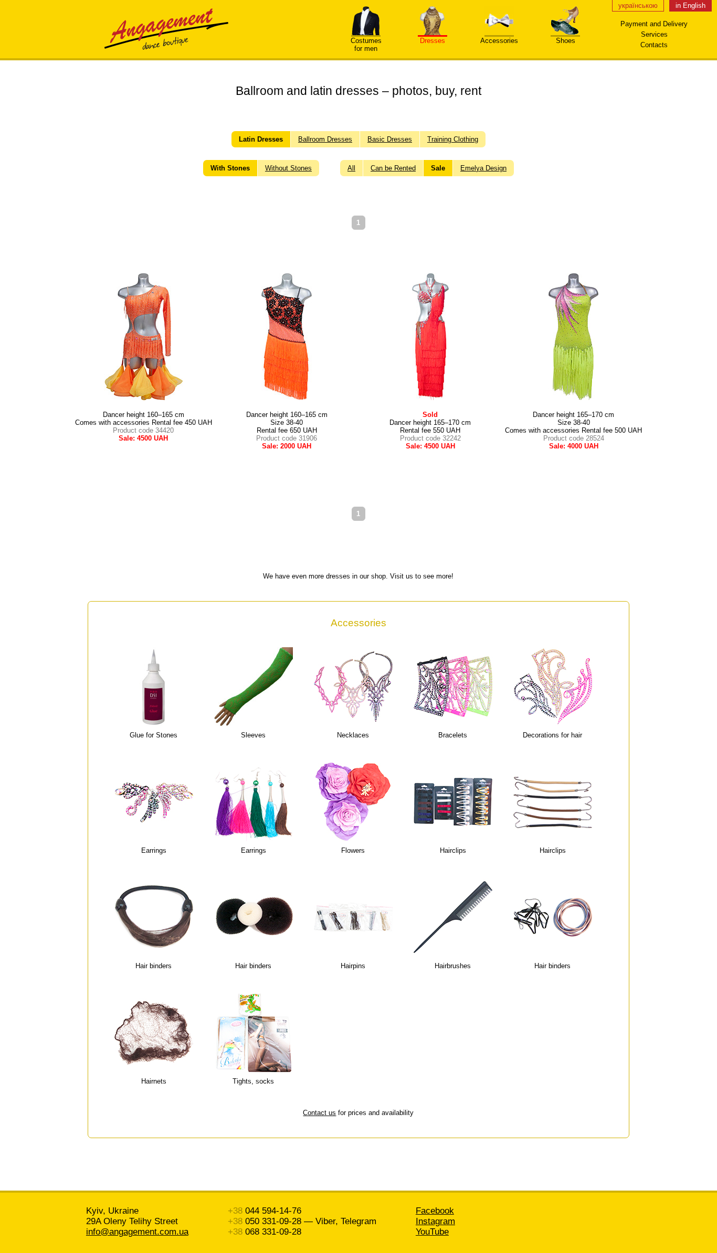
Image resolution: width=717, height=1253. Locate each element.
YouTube (432, 1232)
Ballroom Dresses (325, 139)
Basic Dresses (389, 139)
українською (638, 5)
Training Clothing (452, 139)
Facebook (435, 1211)
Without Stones (288, 168)
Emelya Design (483, 168)
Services (654, 34)
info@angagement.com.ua (137, 1232)
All (351, 168)
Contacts (654, 45)
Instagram (435, 1221)
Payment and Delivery (654, 24)
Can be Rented (393, 168)
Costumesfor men (366, 44)
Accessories (499, 41)
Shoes (565, 41)
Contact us (319, 1113)
